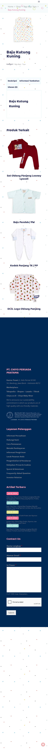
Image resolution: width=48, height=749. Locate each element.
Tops (35, 6)
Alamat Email (14, 555)
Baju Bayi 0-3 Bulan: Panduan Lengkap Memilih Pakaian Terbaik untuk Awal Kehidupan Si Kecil (22, 530)
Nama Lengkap (14, 546)
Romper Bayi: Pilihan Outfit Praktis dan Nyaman (22, 516)
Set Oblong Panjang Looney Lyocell (24, 177)
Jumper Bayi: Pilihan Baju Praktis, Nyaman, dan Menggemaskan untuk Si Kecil (22, 522)
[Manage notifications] (43, 744)
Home (10, 6)
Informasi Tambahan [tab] (29, 81)
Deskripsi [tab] (12, 81)
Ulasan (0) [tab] (12, 87)
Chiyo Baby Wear (25, 395)
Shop (18, 6)
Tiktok (36, 391)
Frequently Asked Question (19, 473)
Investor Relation (14, 477)
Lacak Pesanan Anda (15, 456)
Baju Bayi (28, 6)
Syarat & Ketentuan (15, 469)
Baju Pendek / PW (24, 222)
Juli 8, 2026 (12, 493)
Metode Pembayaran (16, 448)
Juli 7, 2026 (12, 518)
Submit (11, 613)
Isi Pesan (11, 565)
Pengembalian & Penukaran (19, 461)
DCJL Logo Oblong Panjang (24, 309)
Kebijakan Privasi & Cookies (19, 465)
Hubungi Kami (13, 440)
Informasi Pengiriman (16, 452)
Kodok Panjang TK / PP (24, 266)
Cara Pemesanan (14, 444)
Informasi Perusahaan (16, 435)
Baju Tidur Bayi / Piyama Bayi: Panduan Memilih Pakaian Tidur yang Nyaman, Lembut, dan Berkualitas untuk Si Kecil (24, 508)
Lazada (29, 391)
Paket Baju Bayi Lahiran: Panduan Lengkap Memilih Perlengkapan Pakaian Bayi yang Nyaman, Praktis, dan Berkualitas (23, 498)
